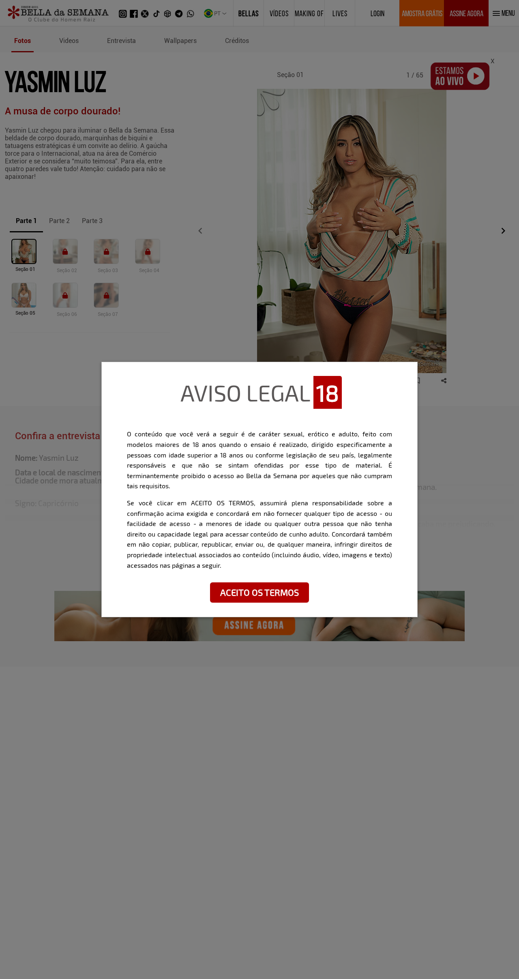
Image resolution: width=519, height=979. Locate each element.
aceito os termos (259, 592)
